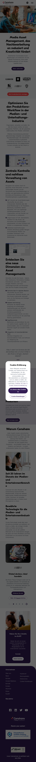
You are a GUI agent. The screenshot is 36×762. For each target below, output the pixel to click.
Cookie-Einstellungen (18, 396)
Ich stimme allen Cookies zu (18, 390)
